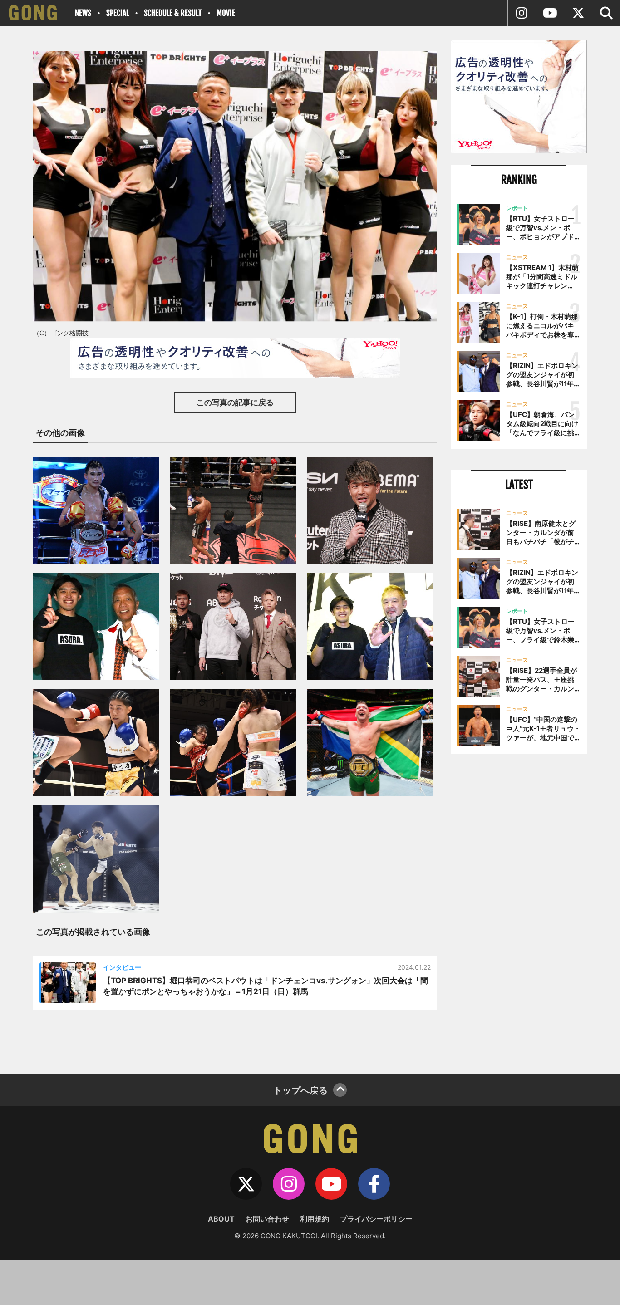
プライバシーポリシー (376, 1218)
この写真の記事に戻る (235, 402)
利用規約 (314, 1218)
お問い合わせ (267, 1218)
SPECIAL (117, 13)
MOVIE (226, 13)
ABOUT (221, 1218)
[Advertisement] (519, 911)
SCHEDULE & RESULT (173, 13)
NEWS (83, 13)
